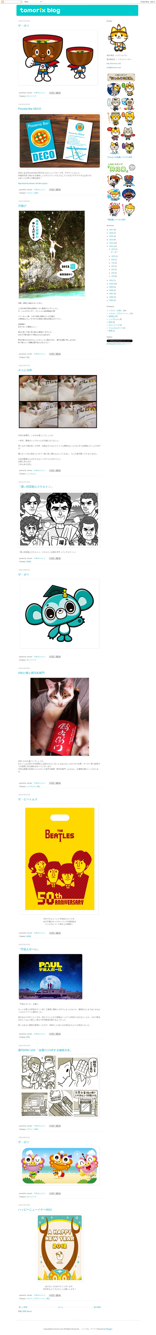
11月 (113, 249)
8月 (113, 260)
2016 (111, 233)
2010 (111, 284)
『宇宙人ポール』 (29, 949)
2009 (111, 287)
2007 (111, 294)
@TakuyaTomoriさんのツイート (119, 344)
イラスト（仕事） (32, 193)
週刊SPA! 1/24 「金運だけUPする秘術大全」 (45, 1050)
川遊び (22, 205)
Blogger (109, 1329)
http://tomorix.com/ (114, 63)
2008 (111, 290)
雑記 (28, 357)
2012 (111, 246)
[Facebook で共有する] (57, 93)
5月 (113, 269)
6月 (113, 266)
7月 (113, 263)
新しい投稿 (23, 1307)
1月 (113, 276)
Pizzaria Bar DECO (29, 108)
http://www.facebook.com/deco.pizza (32, 183)
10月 (113, 256)
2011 (111, 280)
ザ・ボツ (23, 25)
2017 (111, 230)
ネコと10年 (25, 370)
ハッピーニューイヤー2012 (35, 1209)
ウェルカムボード (115, 328)
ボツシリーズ (31, 96)
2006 (111, 297)
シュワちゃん (31, 474)
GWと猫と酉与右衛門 (31, 672)
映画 (28, 1037)
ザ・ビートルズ (28, 799)
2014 (111, 240)
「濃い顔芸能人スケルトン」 (36, 486)
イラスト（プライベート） (35, 1298)
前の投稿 (97, 1307)
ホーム (60, 1307)
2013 (111, 243)
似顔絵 (28, 561)
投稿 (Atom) (27, 1311)
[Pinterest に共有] (59, 93)
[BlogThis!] (52, 93)
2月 (113, 273)
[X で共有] (55, 93)
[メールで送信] (50, 93)
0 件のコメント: (40, 93)
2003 (111, 300)
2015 (111, 236)
